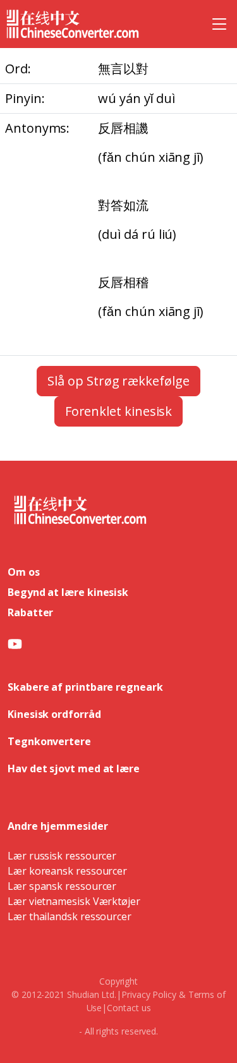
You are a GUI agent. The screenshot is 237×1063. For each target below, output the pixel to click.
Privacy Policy (148, 994)
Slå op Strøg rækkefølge (118, 380)
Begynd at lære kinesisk (68, 592)
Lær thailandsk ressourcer (69, 916)
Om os (24, 572)
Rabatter (30, 612)
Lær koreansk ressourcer (67, 871)
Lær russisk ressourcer (62, 856)
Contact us (128, 1008)
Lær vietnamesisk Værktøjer (74, 901)
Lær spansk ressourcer (62, 886)
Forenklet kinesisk (119, 411)
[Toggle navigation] (219, 24)
